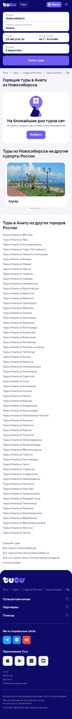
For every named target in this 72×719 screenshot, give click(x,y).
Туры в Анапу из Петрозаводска (22, 439)
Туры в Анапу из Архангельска (21, 493)
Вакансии (8, 675)
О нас (6, 671)
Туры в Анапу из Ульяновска (20, 371)
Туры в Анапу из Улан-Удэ (18, 488)
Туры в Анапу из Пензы (17, 396)
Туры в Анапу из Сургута (18, 454)
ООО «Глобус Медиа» (54, 696)
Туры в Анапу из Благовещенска (22, 513)
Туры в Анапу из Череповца (20, 503)
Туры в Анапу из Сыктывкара (20, 459)
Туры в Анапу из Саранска (19, 469)
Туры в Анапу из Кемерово (19, 332)
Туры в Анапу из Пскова (17, 391)
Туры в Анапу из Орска (16, 532)
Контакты (8, 679)
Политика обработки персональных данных (25, 707)
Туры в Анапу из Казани (17, 259)
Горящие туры (11, 543)
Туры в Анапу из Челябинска (20, 283)
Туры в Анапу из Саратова (18, 376)
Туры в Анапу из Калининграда (21, 444)
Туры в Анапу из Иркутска (18, 293)
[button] (7, 640)
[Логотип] (10, 4)
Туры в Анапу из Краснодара (20, 410)
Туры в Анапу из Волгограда (20, 327)
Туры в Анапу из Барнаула (18, 322)
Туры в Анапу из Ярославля (19, 317)
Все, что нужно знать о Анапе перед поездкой (31, 557)
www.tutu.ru (12, 703)
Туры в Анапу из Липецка (18, 425)
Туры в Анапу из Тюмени (18, 273)
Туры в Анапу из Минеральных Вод (24, 523)
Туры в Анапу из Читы (16, 464)
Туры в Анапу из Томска (17, 312)
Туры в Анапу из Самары (18, 278)
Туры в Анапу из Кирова (17, 400)
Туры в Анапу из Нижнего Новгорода (25, 254)
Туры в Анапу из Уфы (15, 239)
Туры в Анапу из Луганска (18, 483)
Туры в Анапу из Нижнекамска (21, 479)
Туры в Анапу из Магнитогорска (22, 449)
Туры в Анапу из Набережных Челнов (26, 415)
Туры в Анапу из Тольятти (18, 435)
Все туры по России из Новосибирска (26, 553)
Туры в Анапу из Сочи (16, 381)
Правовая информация (15, 683)
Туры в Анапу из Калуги (17, 356)
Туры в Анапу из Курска (17, 430)
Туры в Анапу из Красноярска (21, 288)
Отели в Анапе (12, 562)
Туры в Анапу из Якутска (18, 527)
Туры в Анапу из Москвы (18, 234)
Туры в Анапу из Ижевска (18, 298)
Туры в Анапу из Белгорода (19, 342)
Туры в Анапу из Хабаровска (20, 405)
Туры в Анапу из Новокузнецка (22, 366)
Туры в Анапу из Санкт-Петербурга (24, 249)
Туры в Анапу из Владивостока (21, 498)
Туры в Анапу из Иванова (18, 308)
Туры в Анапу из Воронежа (19, 337)
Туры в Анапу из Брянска (18, 361)
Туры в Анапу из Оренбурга (19, 303)
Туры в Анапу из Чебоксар (19, 352)
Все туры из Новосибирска (19, 548)
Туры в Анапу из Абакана (18, 508)
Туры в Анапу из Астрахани (19, 386)
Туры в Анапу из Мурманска (20, 518)
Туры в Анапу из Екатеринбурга (22, 244)
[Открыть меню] (66, 4)
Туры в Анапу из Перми (17, 264)
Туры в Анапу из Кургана (18, 420)
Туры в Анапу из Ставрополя (20, 474)
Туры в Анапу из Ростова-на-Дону (23, 347)
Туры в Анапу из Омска (17, 269)
